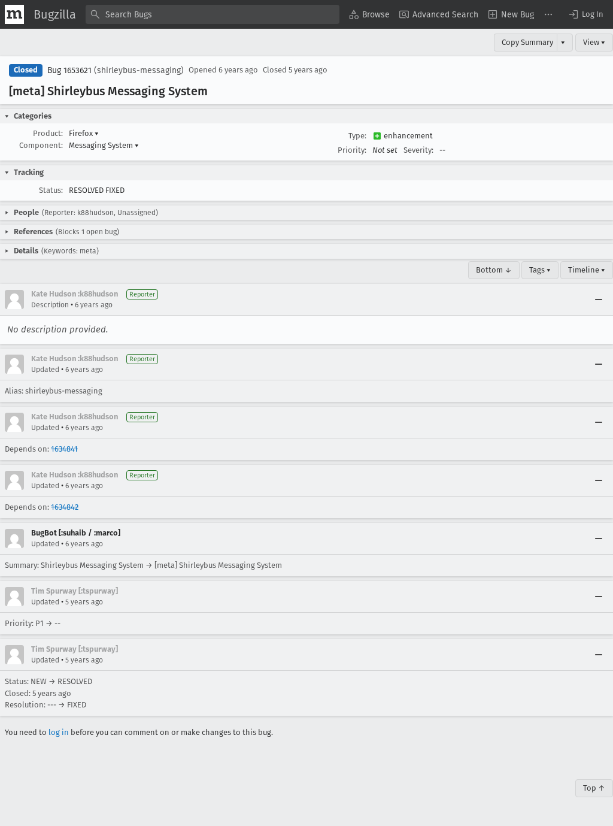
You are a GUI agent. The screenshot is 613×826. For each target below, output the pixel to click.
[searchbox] (212, 14)
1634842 (64, 507)
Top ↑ (594, 787)
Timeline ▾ (586, 269)
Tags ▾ (540, 269)
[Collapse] (598, 299)
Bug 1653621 (69, 70)
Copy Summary (527, 42)
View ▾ (594, 42)
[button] (585, 14)
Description (50, 305)
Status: (51, 190)
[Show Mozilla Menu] (14, 14)
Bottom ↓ (494, 269)
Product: (48, 133)
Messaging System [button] (104, 145)
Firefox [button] (84, 133)
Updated (45, 369)
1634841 (64, 448)
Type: (357, 135)
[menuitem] (369, 14)
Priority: (352, 150)
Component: (41, 145)
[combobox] (212, 14)
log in (58, 732)
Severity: (418, 150)
